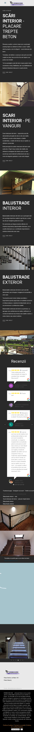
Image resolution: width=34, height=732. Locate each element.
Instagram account (18, 491)
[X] (32, 711)
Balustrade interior (8, 501)
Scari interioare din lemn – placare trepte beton (16, 499)
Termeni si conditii (19, 725)
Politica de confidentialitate (21, 726)
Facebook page (7, 491)
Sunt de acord (15, 729)
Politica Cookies (8, 725)
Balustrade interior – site (10, 496)
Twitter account (29, 491)
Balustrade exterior (8, 504)
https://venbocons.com (11, 560)
